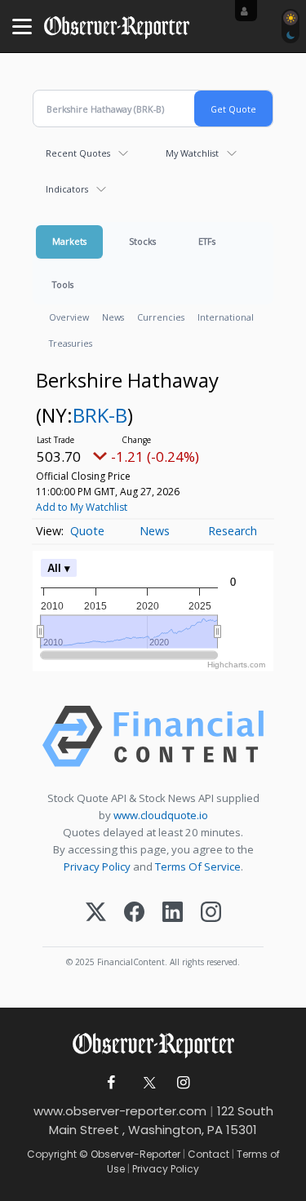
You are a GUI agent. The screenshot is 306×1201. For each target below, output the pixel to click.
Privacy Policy (97, 866)
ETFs (206, 241)
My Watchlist (192, 153)
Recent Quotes (78, 153)
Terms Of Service (198, 866)
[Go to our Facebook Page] (110, 1083)
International (225, 317)
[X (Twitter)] (96, 913)
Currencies (160, 317)
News (113, 317)
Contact (208, 1154)
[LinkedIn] (172, 913)
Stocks (142, 241)
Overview (69, 317)
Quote (87, 530)
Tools (62, 284)
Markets (69, 241)
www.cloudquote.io (160, 815)
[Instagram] (211, 913)
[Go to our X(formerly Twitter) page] (146, 1083)
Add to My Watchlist (81, 507)
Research (232, 530)
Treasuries (70, 343)
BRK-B (100, 414)
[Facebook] (134, 913)
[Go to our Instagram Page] (183, 1083)
